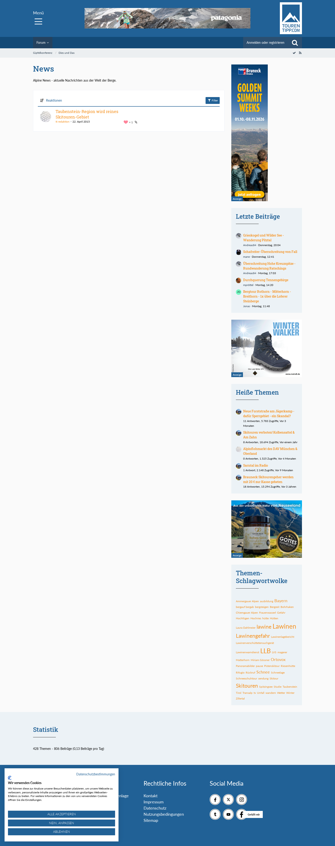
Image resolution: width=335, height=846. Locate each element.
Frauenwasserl (267, 612)
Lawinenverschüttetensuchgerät (255, 643)
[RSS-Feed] (300, 53)
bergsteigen (262, 607)
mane (246, 256)
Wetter (281, 692)
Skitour (274, 678)
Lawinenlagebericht (282, 636)
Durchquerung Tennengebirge (265, 280)
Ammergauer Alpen (247, 601)
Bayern (280, 600)
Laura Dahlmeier (245, 627)
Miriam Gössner (260, 660)
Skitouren (247, 685)
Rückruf (250, 672)
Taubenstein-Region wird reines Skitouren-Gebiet (87, 114)
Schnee (263, 671)
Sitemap (151, 820)
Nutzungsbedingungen (164, 814)
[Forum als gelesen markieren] (294, 53)
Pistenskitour (272, 666)
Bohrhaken (287, 607)
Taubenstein (290, 686)
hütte (265, 618)
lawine (264, 626)
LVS (274, 652)
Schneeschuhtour (246, 678)
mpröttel (248, 285)
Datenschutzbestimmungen (95, 774)
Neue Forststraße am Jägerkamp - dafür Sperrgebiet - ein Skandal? (268, 413)
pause (259, 666)
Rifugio (240, 672)
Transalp (247, 692)
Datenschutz (155, 807)
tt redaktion (63, 121)
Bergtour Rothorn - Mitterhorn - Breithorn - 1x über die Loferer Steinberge (267, 296)
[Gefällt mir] (241, 814)
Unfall (260, 692)
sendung (263, 678)
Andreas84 (249, 245)
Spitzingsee (266, 686)
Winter (290, 692)
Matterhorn (243, 660)
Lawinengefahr (253, 636)
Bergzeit (274, 607)
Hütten (274, 618)
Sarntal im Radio (255, 465)
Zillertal (240, 698)
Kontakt (150, 795)
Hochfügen (242, 618)
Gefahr (281, 612)
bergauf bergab (245, 607)
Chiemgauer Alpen (247, 612)
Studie (277, 686)
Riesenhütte (288, 666)
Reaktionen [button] (54, 100)
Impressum (154, 801)
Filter (214, 100)
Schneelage (278, 672)
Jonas (246, 306)
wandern (270, 692)
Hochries (255, 618)
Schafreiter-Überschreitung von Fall (270, 251)
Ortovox (278, 659)
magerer (282, 652)
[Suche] (295, 42)
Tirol (238, 692)
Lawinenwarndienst (247, 652)
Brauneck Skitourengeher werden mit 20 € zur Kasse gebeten (268, 479)
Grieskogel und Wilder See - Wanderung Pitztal (263, 237)
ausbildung (266, 601)
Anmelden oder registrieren (265, 42)
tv (255, 692)
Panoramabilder (245, 666)
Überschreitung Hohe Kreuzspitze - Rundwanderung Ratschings (269, 265)
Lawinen (284, 626)
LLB (265, 651)
